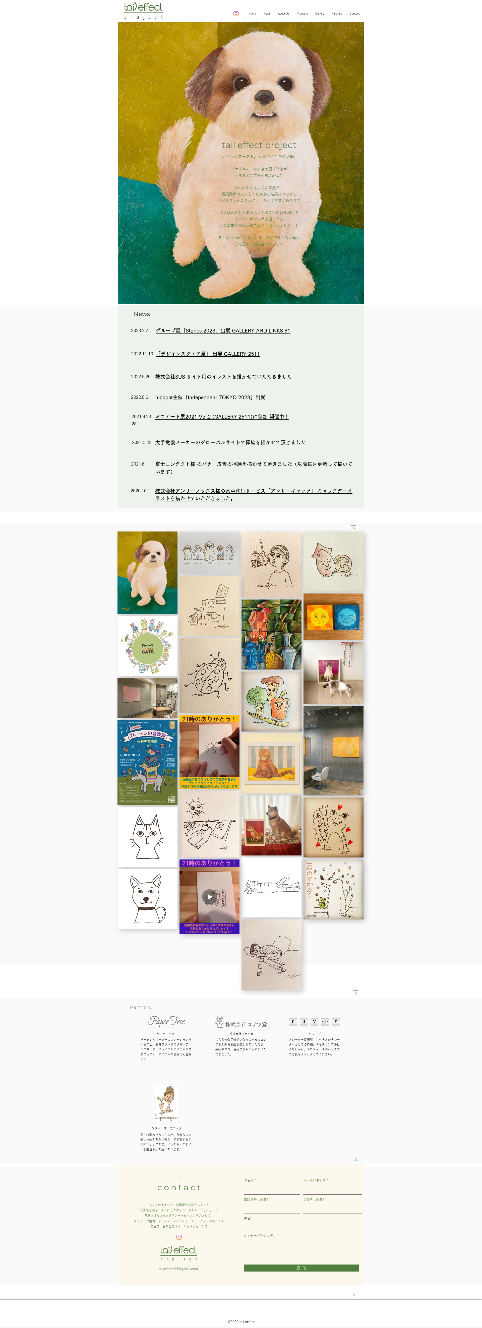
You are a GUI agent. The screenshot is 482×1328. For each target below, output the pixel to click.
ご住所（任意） (314, 1199)
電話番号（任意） (257, 1199)
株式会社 (235, 1033)
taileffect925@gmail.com (178, 1269)
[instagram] (235, 13)
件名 (247, 1218)
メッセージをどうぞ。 (260, 1235)
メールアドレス (314, 1180)
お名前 (249, 1180)
